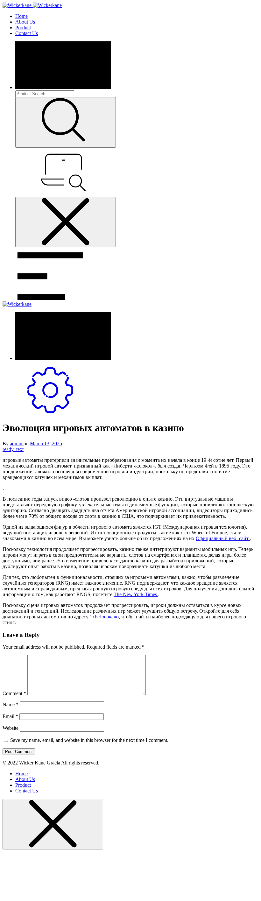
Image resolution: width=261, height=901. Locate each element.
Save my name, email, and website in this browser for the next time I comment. (89, 740)
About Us (25, 22)
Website (10, 728)
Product (23, 27)
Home (21, 16)
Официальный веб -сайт (223, 538)
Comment (14, 693)
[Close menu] (65, 222)
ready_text (13, 449)
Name (10, 704)
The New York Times (136, 594)
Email (10, 716)
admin (17, 443)
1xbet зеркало (104, 616)
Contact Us (26, 33)
